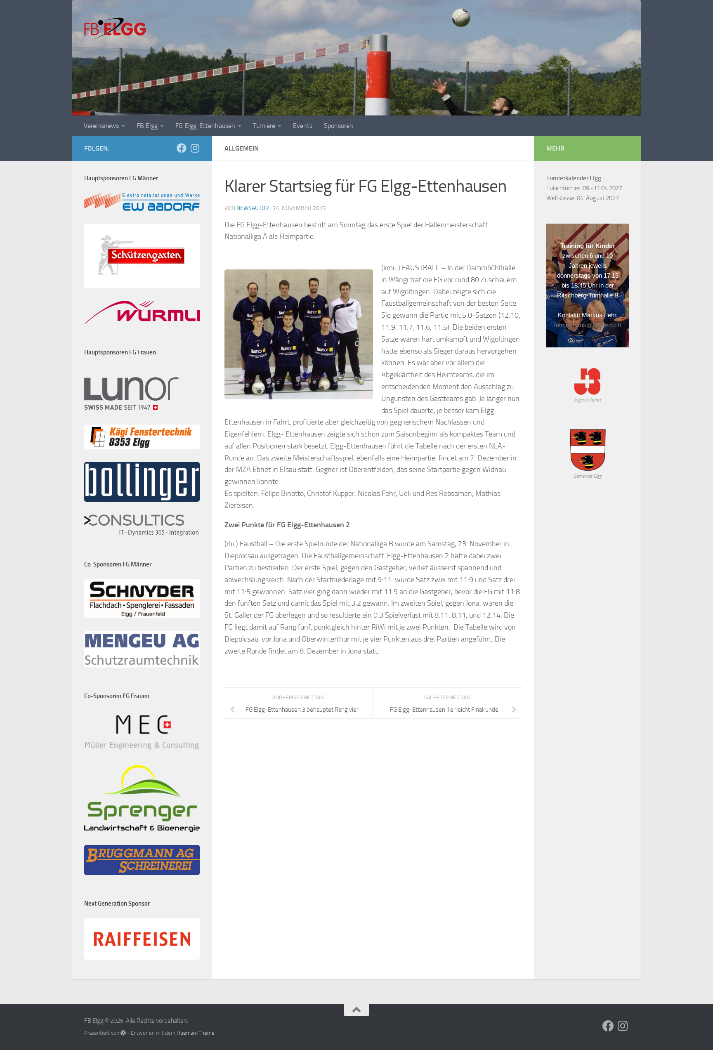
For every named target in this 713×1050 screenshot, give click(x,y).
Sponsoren (338, 126)
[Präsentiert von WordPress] (123, 1033)
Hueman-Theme (196, 1033)
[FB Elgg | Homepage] (115, 29)
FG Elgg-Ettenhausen (205, 126)
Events (302, 126)
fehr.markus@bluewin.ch (587, 324)
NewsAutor (252, 208)
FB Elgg (147, 126)
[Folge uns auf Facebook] (182, 148)
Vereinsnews (101, 126)
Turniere (264, 126)
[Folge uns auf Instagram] (195, 148)
